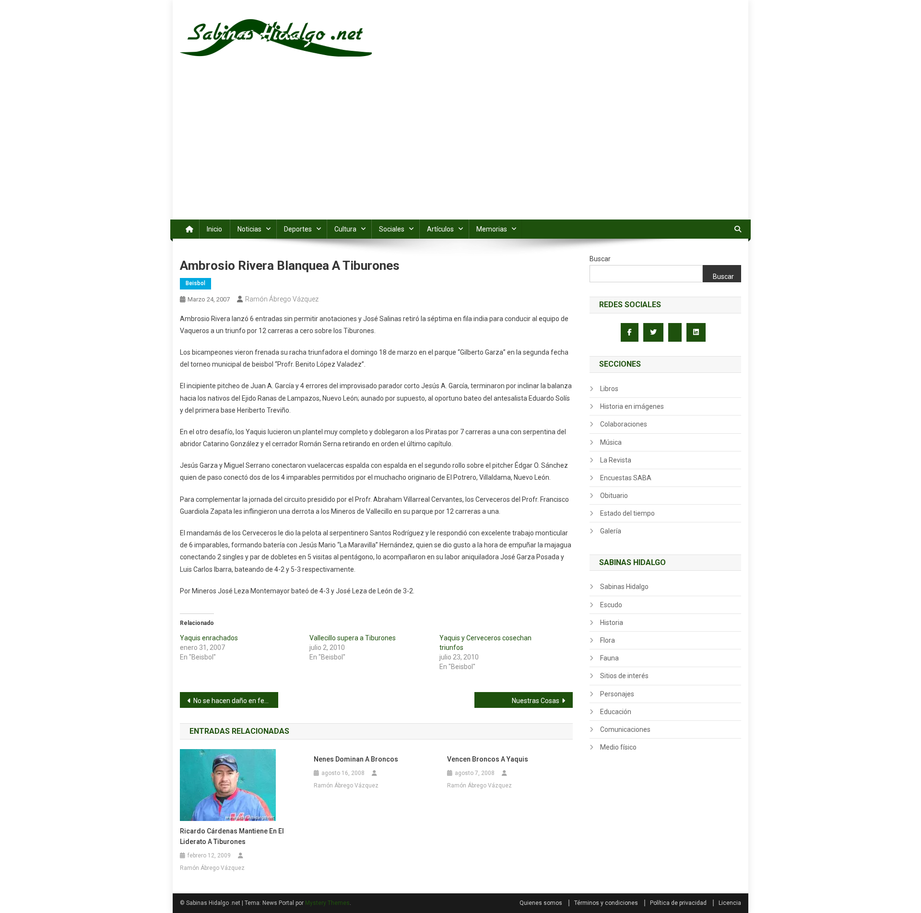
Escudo (611, 605)
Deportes (298, 229)
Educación (615, 712)
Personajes (617, 694)
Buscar (600, 259)
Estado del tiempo (627, 513)
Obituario (614, 495)
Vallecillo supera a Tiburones (352, 638)
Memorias (491, 229)
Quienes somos (541, 903)
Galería (610, 531)
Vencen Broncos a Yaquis (487, 759)
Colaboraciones (623, 424)
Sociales (391, 229)
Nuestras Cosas (535, 701)
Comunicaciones (625, 729)
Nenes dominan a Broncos (356, 759)
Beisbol (195, 283)
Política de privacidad (678, 903)
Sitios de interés (624, 676)
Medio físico (618, 747)
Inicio (214, 229)
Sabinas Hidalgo (624, 586)
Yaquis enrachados (209, 638)
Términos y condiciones (606, 903)
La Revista (615, 460)
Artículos (440, 229)
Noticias (249, 229)
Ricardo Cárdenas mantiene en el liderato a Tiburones (232, 836)
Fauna (609, 658)
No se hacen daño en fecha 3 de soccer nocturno (235, 701)
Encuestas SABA (625, 478)
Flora (607, 640)
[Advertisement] (460, 148)
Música (611, 442)
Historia (611, 622)
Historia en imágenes (632, 406)
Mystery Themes (327, 903)
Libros (609, 389)
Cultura (345, 229)
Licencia (730, 903)
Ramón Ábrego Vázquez (282, 299)
